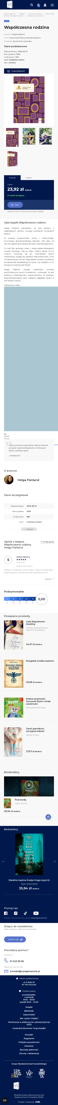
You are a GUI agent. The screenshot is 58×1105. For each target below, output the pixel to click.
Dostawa (29, 1046)
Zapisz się (13, 939)
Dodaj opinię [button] (48, 542)
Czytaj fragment (18, 71)
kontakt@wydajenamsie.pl (25, 971)
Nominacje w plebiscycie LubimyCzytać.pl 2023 (29, 1023)
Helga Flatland (18, 34)
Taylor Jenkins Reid (29, 884)
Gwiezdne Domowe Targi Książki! (29, 1028)
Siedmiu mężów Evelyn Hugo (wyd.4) (29, 880)
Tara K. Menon (21, 803)
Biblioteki (29, 1011)
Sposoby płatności (29, 1050)
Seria (6, 21)
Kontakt (29, 1035)
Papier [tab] (29, 178)
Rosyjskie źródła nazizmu (40, 661)
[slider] (6, 439)
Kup (17, 205)
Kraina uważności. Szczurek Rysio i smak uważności (38, 701)
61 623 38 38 (16, 961)
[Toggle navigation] (31, 5)
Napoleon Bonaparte (35, 630)
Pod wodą (20, 799)
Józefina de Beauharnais (37, 628)
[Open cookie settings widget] (4, 1100)
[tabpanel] (29, 864)
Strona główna (10, 14)
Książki (22, 14)
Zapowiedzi (29, 1014)
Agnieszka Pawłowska (35, 708)
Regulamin (29, 1038)
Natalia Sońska (32, 735)
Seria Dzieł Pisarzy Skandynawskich (25, 38)
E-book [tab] (12, 178)
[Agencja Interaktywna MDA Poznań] (37, 1102)
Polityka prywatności (29, 1042)
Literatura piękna (35, 14)
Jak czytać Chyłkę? (29, 1018)
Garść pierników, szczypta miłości (35, 729)
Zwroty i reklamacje (29, 1053)
